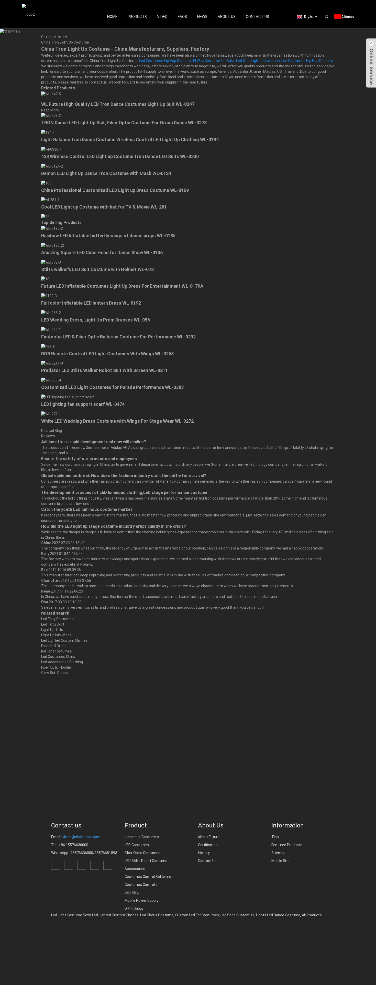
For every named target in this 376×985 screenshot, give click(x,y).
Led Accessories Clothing (62, 662)
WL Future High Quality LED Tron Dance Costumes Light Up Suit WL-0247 (117, 104)
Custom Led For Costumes (197, 915)
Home (112, 16)
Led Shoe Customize (237, 915)
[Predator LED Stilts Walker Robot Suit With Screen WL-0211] (53, 363)
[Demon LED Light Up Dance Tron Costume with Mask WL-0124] (52, 166)
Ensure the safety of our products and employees (89, 458)
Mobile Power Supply (141, 900)
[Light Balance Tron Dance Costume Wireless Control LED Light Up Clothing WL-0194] (48, 132)
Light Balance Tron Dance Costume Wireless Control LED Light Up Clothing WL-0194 (130, 139)
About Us (227, 16)
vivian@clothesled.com (81, 837)
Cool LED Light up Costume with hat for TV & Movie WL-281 (104, 207)
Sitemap (278, 853)
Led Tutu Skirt (52, 624)
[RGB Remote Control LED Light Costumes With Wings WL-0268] (48, 346)
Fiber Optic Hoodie (56, 667)
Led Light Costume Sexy (71, 915)
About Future (208, 837)
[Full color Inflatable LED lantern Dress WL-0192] (49, 296)
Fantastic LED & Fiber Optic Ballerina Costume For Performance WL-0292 (118, 336)
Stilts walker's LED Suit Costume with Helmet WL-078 (97, 269)
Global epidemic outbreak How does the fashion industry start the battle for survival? (123, 475)
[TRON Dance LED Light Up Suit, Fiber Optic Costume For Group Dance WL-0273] (51, 115)
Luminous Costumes (142, 837)
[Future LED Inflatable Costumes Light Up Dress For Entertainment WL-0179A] (45, 279)
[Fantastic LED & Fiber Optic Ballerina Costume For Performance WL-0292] (51, 329)
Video (162, 16)
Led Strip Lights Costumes (258, 61)
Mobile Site (280, 861)
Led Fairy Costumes (57, 619)
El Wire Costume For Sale (213, 61)
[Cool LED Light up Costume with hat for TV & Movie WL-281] (50, 200)
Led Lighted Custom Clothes (64, 640)
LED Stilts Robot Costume (146, 861)
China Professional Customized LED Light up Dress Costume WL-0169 (115, 190)
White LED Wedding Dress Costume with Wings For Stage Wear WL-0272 (117, 421)
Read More (50, 110)
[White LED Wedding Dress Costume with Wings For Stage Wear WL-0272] (51, 414)
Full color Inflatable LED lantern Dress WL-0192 (91, 303)
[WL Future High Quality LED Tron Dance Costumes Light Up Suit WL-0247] (51, 94)
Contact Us (257, 16)
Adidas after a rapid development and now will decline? (93, 441)
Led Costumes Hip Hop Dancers (165, 61)
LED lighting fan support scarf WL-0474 (83, 404)
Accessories (135, 869)
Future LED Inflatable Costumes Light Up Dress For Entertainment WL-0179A (122, 286)
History (204, 853)
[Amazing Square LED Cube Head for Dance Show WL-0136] (52, 245)
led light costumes (56, 651)
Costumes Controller (142, 885)
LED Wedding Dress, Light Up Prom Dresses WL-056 (95, 320)
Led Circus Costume (156, 915)
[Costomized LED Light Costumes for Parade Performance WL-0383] (51, 380)
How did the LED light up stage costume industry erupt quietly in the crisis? (113, 526)
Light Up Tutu (52, 630)
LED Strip (132, 892)
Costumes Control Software (148, 877)
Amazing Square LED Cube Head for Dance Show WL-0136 (102, 252)
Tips (275, 837)
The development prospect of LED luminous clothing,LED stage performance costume (124, 492)
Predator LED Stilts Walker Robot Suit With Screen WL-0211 (104, 370)
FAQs (182, 16)
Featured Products (286, 845)
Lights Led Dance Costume (278, 915)
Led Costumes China (58, 657)
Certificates (208, 845)
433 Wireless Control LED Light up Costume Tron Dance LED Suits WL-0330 (120, 156)
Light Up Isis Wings (56, 635)
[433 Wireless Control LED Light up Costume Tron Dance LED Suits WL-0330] (51, 149)
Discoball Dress (54, 646)
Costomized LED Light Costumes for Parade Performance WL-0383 (112, 387)
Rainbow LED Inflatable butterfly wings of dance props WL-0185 (108, 235)
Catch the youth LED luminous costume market (86, 509)
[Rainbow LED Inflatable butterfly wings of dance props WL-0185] (52, 228)
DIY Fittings (134, 908)
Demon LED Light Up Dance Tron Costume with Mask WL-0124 (106, 173)
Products (137, 16)
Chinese (347, 16)
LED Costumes (137, 845)
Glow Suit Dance (54, 673)
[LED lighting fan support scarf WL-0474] (67, 397)
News (202, 16)
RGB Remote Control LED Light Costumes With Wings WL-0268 (107, 353)
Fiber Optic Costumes (142, 853)
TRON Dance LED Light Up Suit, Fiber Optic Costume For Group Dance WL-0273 (124, 122)
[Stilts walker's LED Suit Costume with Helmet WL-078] (51, 262)
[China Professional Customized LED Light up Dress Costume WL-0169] (46, 183)
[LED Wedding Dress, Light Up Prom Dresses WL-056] (51, 312)
